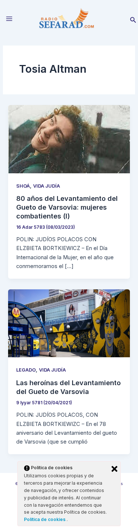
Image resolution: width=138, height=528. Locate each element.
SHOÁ (23, 186)
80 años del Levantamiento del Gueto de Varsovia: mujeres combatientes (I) (67, 207)
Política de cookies (45, 519)
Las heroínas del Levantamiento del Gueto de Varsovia (68, 387)
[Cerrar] (114, 469)
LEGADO (26, 370)
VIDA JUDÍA (46, 186)
